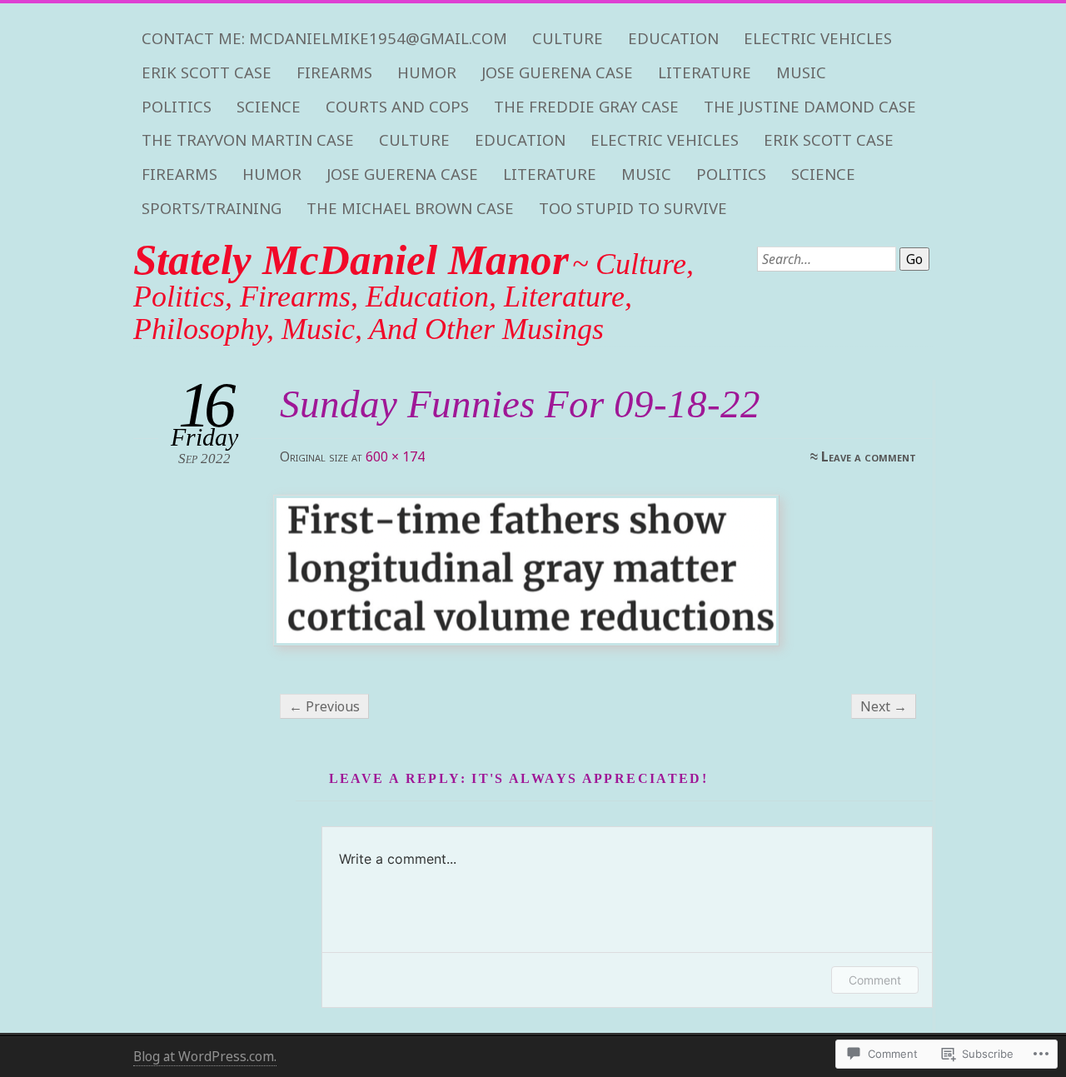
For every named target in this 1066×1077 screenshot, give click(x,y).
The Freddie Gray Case (586, 107)
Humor (426, 72)
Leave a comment (868, 456)
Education (673, 38)
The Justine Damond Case (810, 107)
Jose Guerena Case (557, 72)
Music (801, 72)
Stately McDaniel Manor (351, 260)
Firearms (334, 72)
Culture (567, 38)
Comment (875, 980)
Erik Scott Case (206, 72)
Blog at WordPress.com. (204, 1056)
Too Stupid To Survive (633, 208)
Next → (883, 706)
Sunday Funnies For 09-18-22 (520, 404)
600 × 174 (395, 456)
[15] (596, 570)
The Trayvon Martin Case (248, 140)
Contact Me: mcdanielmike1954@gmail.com (324, 38)
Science (269, 107)
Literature (704, 72)
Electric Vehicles (818, 38)
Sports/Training (211, 208)
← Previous (324, 706)
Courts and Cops (397, 107)
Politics (177, 107)
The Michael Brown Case (410, 208)
